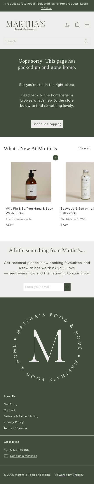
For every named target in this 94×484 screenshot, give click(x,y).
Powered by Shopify (69, 474)
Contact (9, 410)
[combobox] (47, 41)
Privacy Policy (14, 422)
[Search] (86, 41)
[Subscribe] (67, 287)
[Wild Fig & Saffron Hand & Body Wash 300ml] (31, 193)
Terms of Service (15, 428)
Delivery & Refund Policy (21, 416)
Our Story (10, 404)
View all (84, 148)
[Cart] (77, 24)
